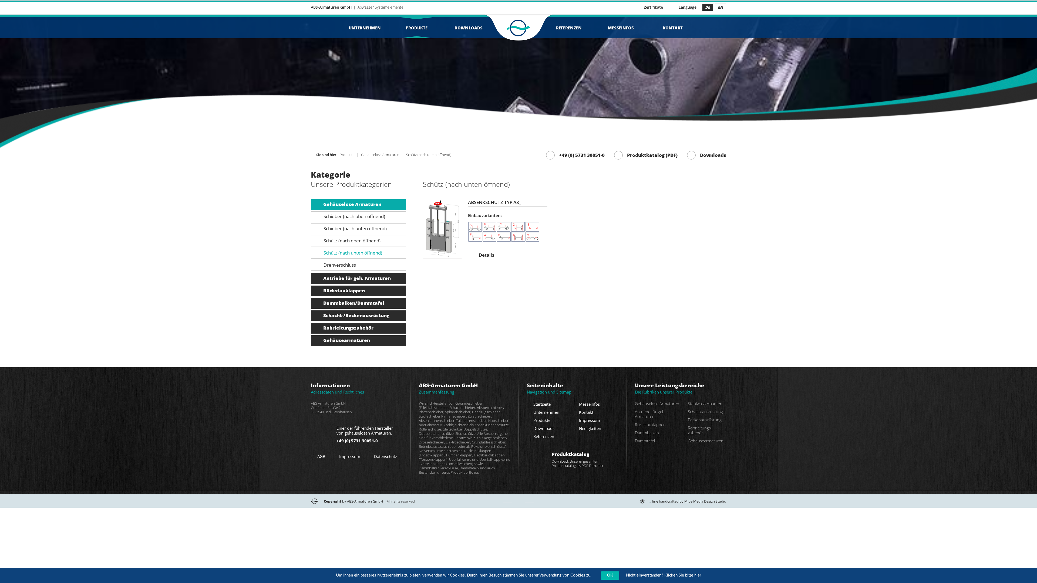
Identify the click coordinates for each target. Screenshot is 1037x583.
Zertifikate (653, 7)
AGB (321, 456)
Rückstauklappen (344, 290)
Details (486, 255)
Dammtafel (645, 440)
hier (697, 575)
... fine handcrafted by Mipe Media (687, 501)
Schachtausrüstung (705, 411)
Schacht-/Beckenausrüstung (356, 315)
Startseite (542, 404)
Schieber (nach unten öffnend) (355, 228)
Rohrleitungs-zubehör (700, 430)
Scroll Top (518, 501)
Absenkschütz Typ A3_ (494, 202)
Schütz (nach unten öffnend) (353, 253)
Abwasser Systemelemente (380, 7)
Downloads (468, 27)
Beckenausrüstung (705, 419)
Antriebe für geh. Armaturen (357, 278)
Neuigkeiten (590, 428)
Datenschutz (385, 456)
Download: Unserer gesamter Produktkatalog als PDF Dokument (578, 459)
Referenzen (569, 27)
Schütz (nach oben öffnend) (352, 241)
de (707, 7)
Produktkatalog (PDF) (652, 155)
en (720, 7)
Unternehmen (365, 27)
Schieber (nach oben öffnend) (354, 216)
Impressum (349, 456)
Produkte (416, 27)
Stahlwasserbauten (705, 403)
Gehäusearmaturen (346, 340)
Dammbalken (647, 432)
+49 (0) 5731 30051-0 (582, 155)
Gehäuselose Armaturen (352, 204)
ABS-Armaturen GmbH (331, 7)
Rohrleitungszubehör (348, 328)
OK (610, 575)
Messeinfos (621, 27)
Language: (688, 7)
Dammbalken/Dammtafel (353, 303)
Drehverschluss (340, 265)
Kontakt (673, 27)
